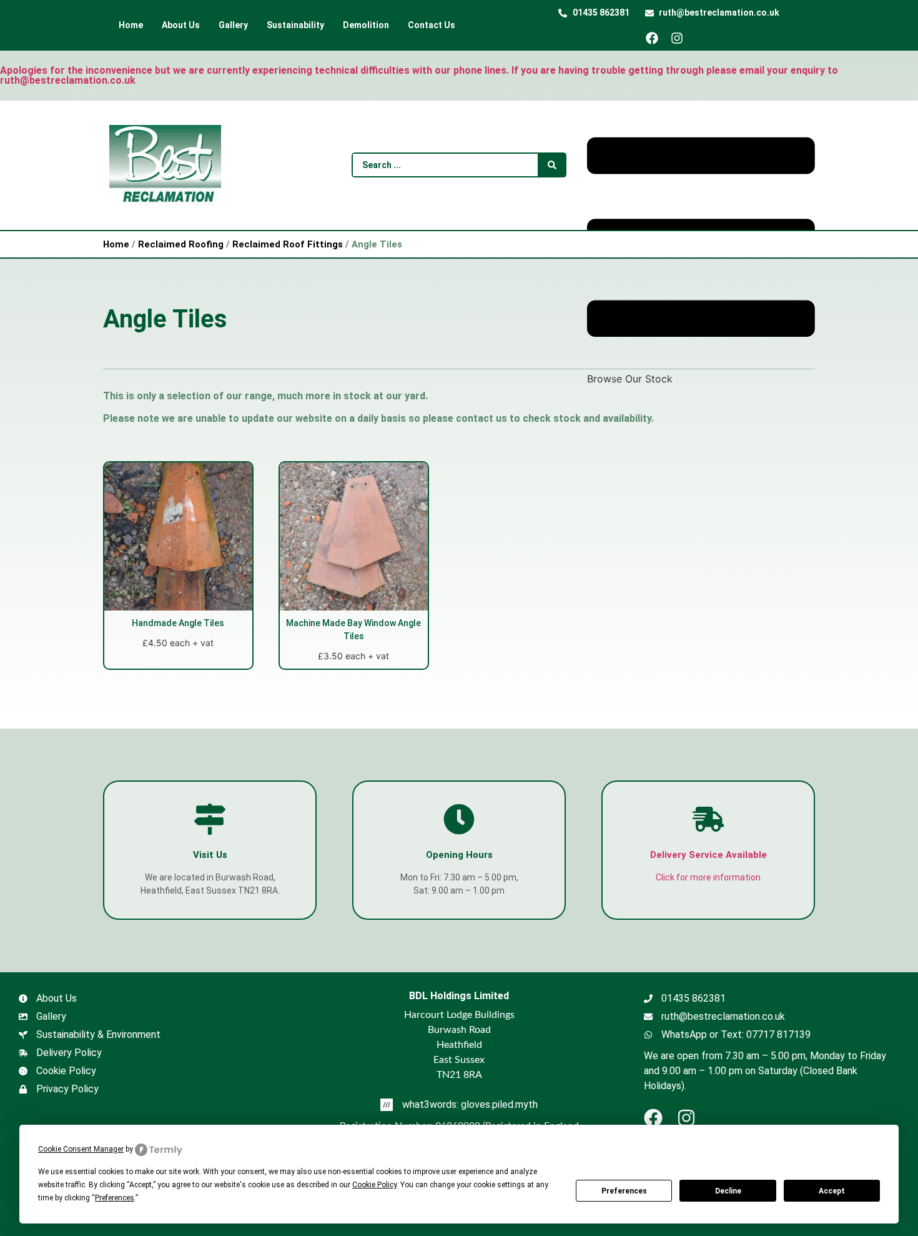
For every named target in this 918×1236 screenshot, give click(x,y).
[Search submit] (552, 165)
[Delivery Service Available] (708, 819)
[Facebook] (657, 38)
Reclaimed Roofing (181, 244)
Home (116, 244)
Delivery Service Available (708, 854)
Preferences (624, 1191)
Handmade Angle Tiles (178, 623)
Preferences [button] (114, 1198)
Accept (832, 1191)
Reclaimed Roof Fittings (287, 244)
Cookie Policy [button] (374, 1184)
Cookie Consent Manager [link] (81, 1149)
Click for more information (708, 877)
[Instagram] (682, 38)
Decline (728, 1191)
